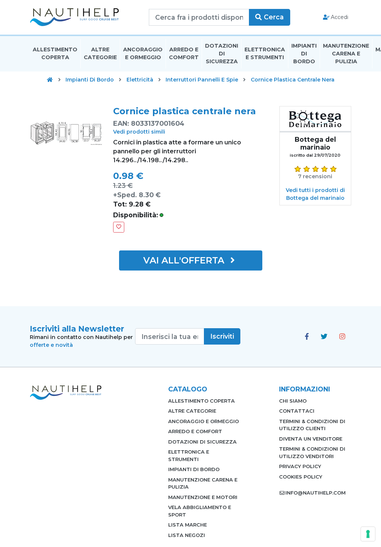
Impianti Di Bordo (304, 53)
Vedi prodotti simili (139, 131)
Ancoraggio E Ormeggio (143, 53)
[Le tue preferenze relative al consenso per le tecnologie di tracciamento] (368, 534)
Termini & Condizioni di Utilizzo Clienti (312, 425)
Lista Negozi (186, 535)
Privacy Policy (300, 466)
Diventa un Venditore (310, 439)
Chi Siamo (293, 401)
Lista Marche (187, 525)
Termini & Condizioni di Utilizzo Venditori (312, 452)
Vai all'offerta (185, 260)
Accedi (338, 17)
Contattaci (296, 411)
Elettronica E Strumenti (264, 53)
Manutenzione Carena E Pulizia (346, 53)
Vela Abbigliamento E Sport (199, 511)
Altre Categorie (100, 53)
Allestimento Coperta (55, 53)
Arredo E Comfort (184, 53)
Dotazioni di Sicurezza (221, 53)
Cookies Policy (300, 477)
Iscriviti (222, 336)
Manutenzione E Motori (202, 497)
